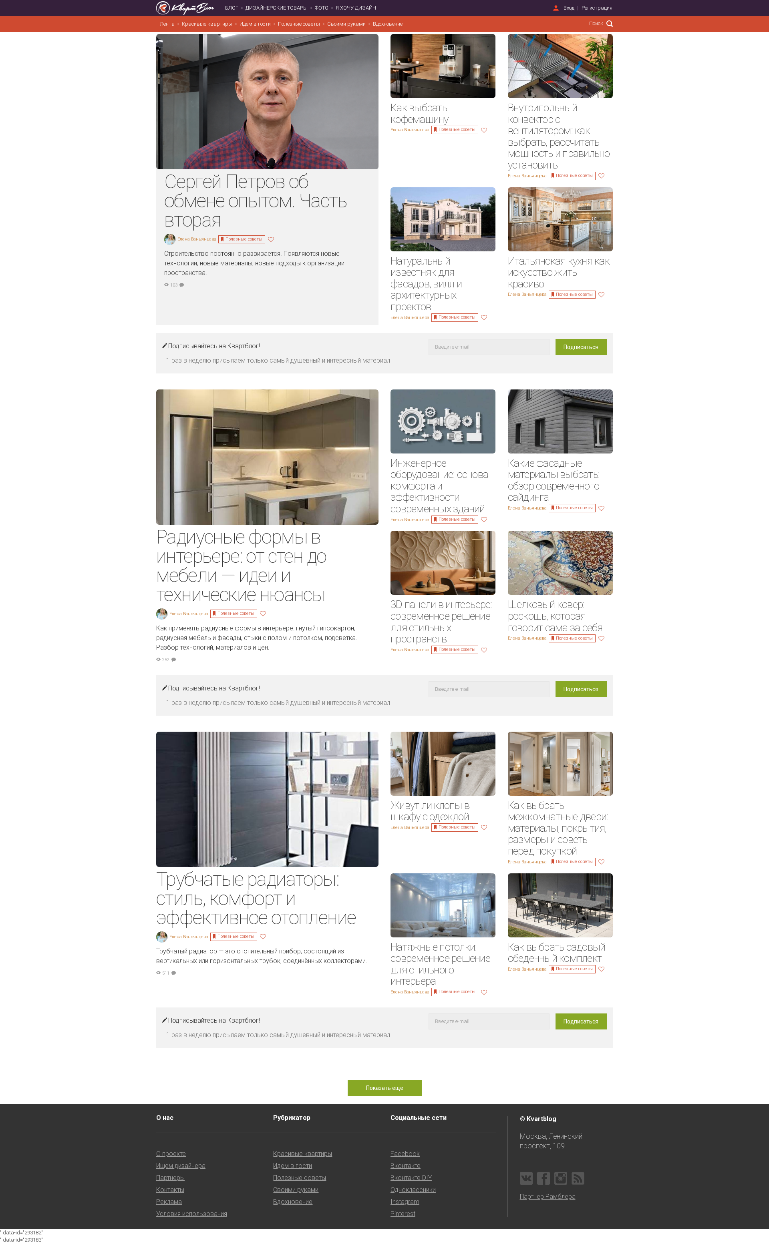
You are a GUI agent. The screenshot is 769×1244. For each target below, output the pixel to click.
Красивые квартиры (207, 24)
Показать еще (384, 1088)
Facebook (405, 1154)
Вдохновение (388, 24)
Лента (167, 24)
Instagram (405, 1202)
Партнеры (170, 1178)
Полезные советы (299, 24)
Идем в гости (255, 24)
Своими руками (346, 24)
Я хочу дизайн (356, 8)
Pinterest (403, 1214)
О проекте (171, 1154)
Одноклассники (413, 1190)
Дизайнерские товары (277, 8)
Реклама (169, 1202)
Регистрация (597, 8)
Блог (231, 8)
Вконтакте (406, 1166)
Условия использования (191, 1214)
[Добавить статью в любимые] (272, 238)
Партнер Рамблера (548, 1196)
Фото (321, 8)
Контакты (170, 1190)
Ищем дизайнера (180, 1166)
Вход (569, 8)
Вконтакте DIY (411, 1178)
